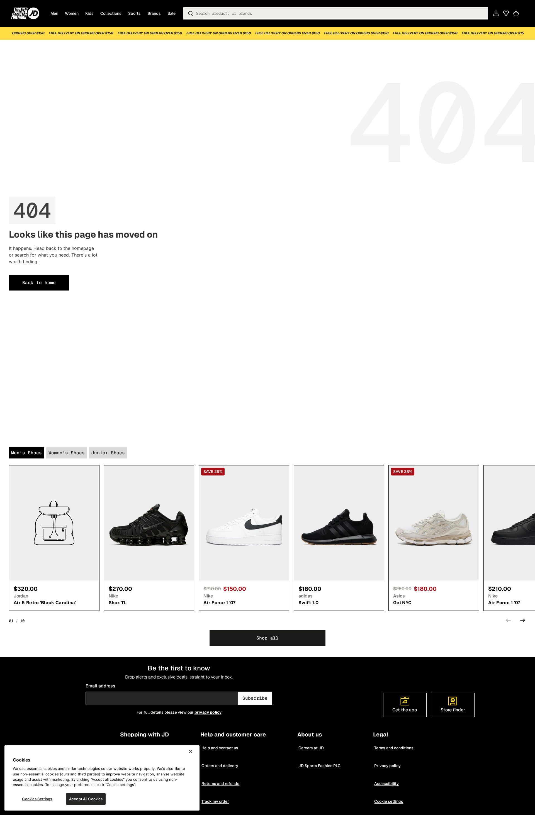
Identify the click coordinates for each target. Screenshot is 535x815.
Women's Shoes (66, 453)
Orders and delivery (220, 765)
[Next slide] (522, 621)
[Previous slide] (508, 621)
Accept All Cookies (86, 799)
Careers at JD (311, 747)
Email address (100, 686)
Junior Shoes (108, 453)
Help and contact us (220, 747)
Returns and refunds (221, 783)
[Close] (190, 751)
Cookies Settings (37, 799)
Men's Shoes (26, 453)
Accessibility (386, 783)
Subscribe (255, 698)
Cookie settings (388, 801)
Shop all (267, 638)
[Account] (496, 13)
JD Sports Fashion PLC (320, 765)
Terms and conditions (394, 747)
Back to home (39, 283)
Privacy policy (387, 765)
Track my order (215, 801)
